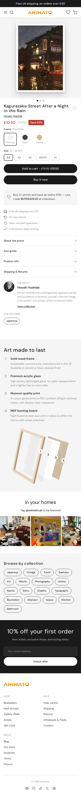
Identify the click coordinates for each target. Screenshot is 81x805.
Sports (11, 590)
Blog (6, 741)
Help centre (51, 703)
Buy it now (41, 180)
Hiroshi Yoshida (13, 116)
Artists (7, 720)
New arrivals (11, 708)
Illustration (13, 599)
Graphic (42, 590)
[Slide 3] (43, 100)
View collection (26, 306)
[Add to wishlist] (74, 108)
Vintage (31, 572)
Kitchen (66, 599)
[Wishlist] (68, 12)
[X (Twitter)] (47, 788)
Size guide (10, 251)
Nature (23, 581)
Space (49, 599)
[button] (12, 12)
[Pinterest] (54, 788)
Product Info (11, 261)
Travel (47, 572)
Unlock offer (40, 661)
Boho (26, 590)
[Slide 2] (40, 100)
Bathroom (12, 608)
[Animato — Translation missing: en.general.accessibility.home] (40, 684)
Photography (42, 581)
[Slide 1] (37, 100)
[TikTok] (40, 788)
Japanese (12, 320)
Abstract (33, 599)
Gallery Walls (12, 714)
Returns (48, 714)
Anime (62, 581)
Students (9, 752)
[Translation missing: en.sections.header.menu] (6, 12)
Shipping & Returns (16, 271)
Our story (9, 747)
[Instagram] (34, 788)
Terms (7, 758)
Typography (61, 590)
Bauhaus (64, 572)
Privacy (8, 764)
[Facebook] (27, 788)
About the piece (14, 240)
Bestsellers (10, 703)
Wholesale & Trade (55, 720)
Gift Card (9, 725)
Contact (48, 725)
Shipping (49, 708)
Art (9, 581)
